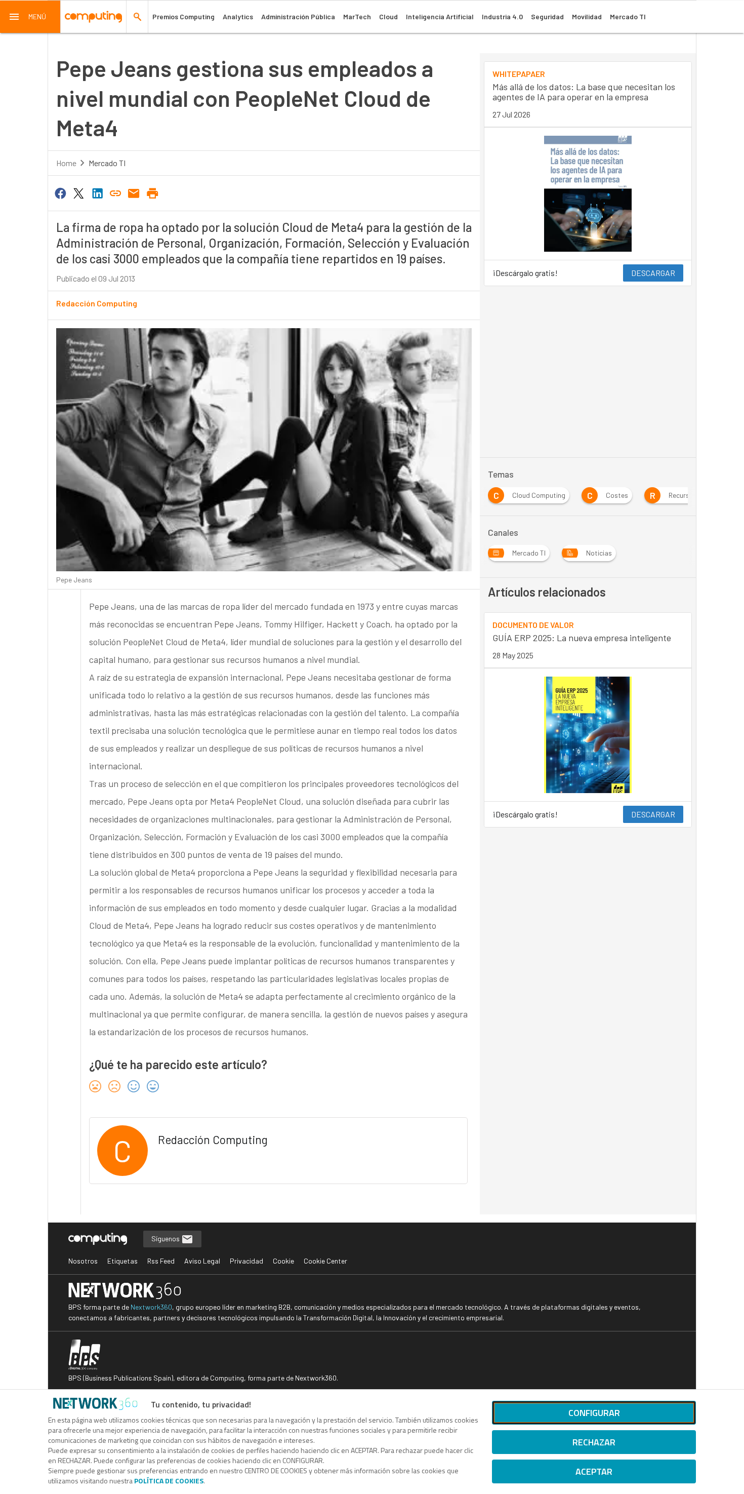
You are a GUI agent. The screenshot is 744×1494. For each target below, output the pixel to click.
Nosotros (83, 1260)
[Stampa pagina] (152, 192)
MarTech (357, 16)
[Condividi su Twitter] (78, 192)
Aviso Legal (202, 1260)
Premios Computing (183, 16)
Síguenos (166, 1238)
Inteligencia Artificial (440, 16)
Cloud (388, 16)
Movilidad (587, 16)
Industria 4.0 (502, 16)
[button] (30, 17)
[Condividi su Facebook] (60, 192)
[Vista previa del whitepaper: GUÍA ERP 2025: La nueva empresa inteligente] (587, 735)
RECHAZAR (593, 1442)
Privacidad (246, 1260)
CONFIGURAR (594, 1413)
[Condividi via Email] (134, 192)
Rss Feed (161, 1260)
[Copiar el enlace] (115, 192)
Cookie (283, 1260)
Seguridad (547, 16)
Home (66, 163)
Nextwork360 (151, 1307)
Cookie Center (325, 1260)
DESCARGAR (653, 273)
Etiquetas (122, 1260)
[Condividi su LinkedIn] (97, 192)
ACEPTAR (593, 1471)
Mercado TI (628, 16)
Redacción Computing (96, 303)
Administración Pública (298, 16)
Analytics (238, 16)
